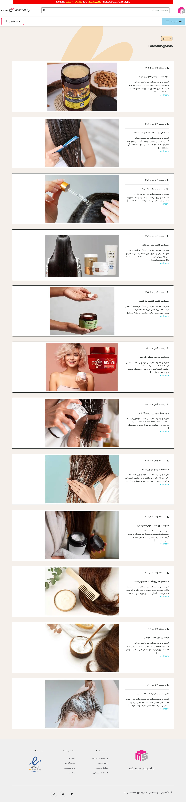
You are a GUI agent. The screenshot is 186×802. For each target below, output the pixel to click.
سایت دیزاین (154, 792)
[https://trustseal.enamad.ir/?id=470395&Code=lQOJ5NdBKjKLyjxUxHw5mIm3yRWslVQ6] (35, 764)
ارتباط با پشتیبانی (100, 773)
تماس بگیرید (95, 2)
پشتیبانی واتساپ (74, 2)
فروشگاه (72, 758)
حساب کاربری (70, 763)
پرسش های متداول (100, 758)
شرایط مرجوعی (102, 768)
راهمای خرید (103, 763)
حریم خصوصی (69, 768)
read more (164, 95)
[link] (82, 86)
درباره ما (71, 773)
